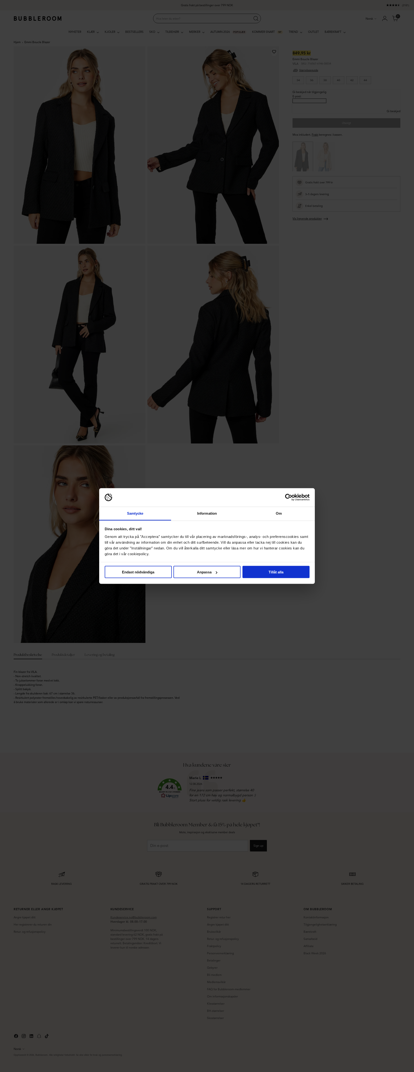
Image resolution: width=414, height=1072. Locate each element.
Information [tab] (207, 513)
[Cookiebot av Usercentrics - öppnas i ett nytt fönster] (289, 497)
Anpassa (204, 572)
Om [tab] (279, 513)
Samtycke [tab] (135, 513)
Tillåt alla (276, 572)
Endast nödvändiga (138, 572)
